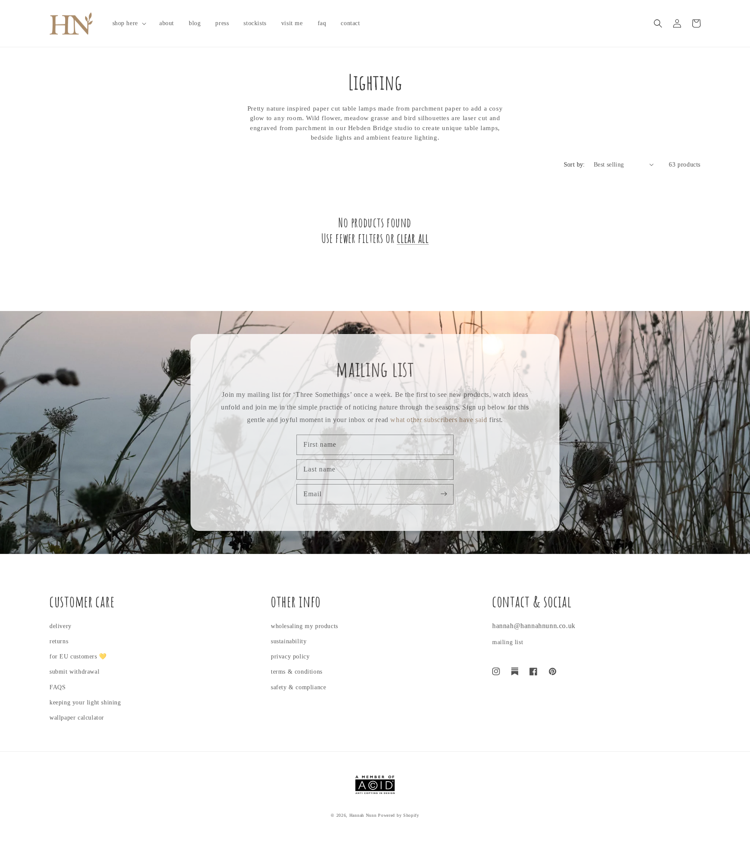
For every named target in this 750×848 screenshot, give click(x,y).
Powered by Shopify (398, 815)
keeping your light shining (85, 702)
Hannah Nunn (363, 815)
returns (58, 641)
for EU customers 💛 (78, 656)
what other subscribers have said (438, 419)
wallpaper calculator (76, 717)
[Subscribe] (443, 494)
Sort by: (574, 164)
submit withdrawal (74, 671)
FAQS (57, 687)
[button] (128, 23)
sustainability (288, 641)
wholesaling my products (304, 626)
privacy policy (290, 656)
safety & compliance (298, 687)
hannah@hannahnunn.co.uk (534, 625)
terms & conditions (296, 671)
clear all (412, 238)
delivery (60, 626)
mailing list (507, 642)
